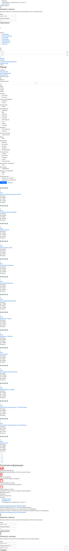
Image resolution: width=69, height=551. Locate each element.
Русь (3, 121)
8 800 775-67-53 (6, 4)
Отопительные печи (5, 73)
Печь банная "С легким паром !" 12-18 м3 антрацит (13, 407)
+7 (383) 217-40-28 (6, 499)
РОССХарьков (5, 119)
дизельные (5, 155)
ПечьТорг (4, 118)
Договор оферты (21, 505)
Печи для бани (4, 75)
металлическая (6, 129)
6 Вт (3, 174)
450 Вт (3, 172)
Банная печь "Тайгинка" (6, 336)
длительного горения (7, 178)
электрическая (6, 134)
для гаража (5, 144)
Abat (3, 138)
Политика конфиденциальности (8, 505)
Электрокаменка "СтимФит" (7, 389)
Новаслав (4, 116)
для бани (4, 142)
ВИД (3, 112)
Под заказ (4, 97)
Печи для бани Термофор (6, 265)
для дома (4, 148)
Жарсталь (4, 114)
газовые (4, 153)
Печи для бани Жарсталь (6, 283)
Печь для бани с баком (6, 247)
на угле (4, 159)
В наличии (4, 95)
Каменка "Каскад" (4, 230)
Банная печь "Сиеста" (6, 318)
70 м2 (3, 165)
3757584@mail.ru (5, 500)
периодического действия (9, 180)
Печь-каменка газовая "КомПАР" (8, 372)
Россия (4, 102)
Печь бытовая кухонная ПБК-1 (8, 301)
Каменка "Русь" (4, 443)
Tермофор (4, 110)
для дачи (4, 146)
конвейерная (5, 168)
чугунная (4, 131)
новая (3, 106)
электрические (6, 161)
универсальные (6, 150)
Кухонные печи (4, 71)
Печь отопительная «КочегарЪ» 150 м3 (10, 194)
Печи (1, 192)
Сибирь (4, 123)
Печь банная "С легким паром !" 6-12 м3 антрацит (13, 425)
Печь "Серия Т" (4, 354)
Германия (4, 101)
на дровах (4, 157)
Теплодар (4, 125)
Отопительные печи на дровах (8, 212)
